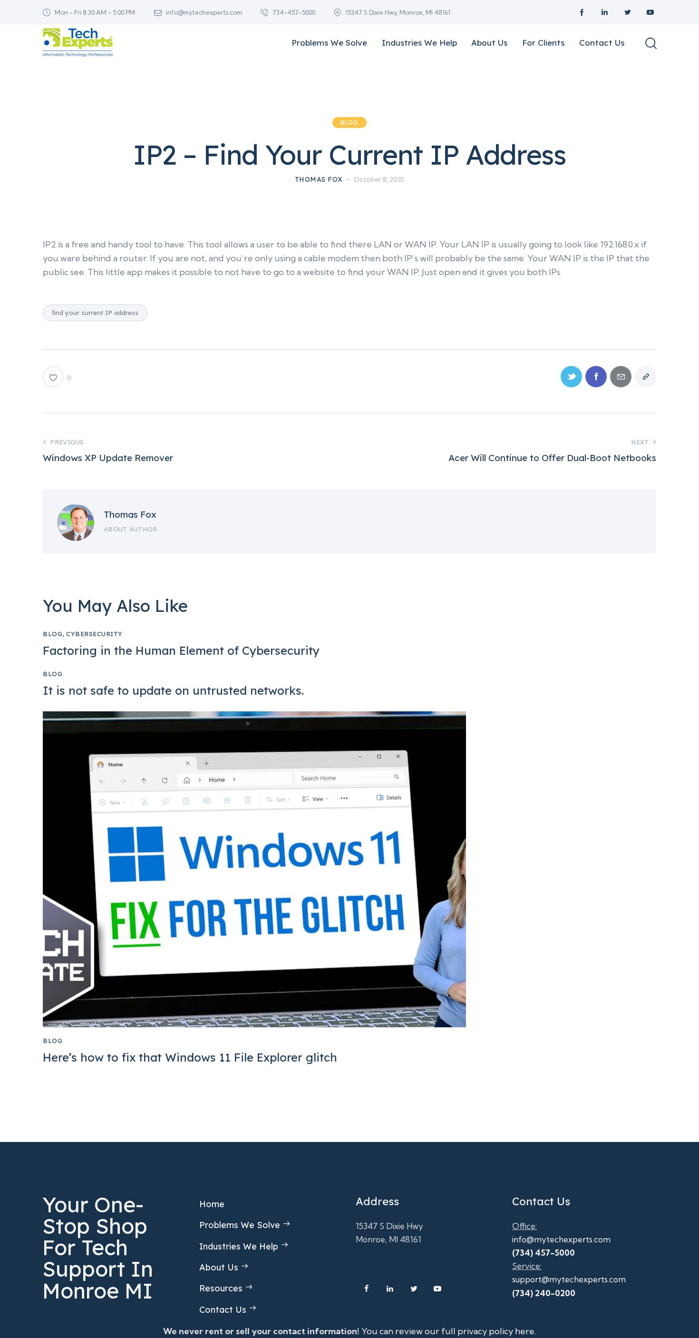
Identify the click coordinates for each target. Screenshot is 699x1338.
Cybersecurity (94, 634)
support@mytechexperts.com (569, 1279)
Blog (349, 122)
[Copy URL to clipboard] (645, 376)
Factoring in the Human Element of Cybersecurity (181, 651)
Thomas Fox (130, 514)
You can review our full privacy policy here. (448, 1331)
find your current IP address (95, 312)
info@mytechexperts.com (561, 1239)
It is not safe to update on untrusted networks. (173, 691)
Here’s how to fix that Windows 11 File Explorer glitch (190, 1057)
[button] (57, 376)
